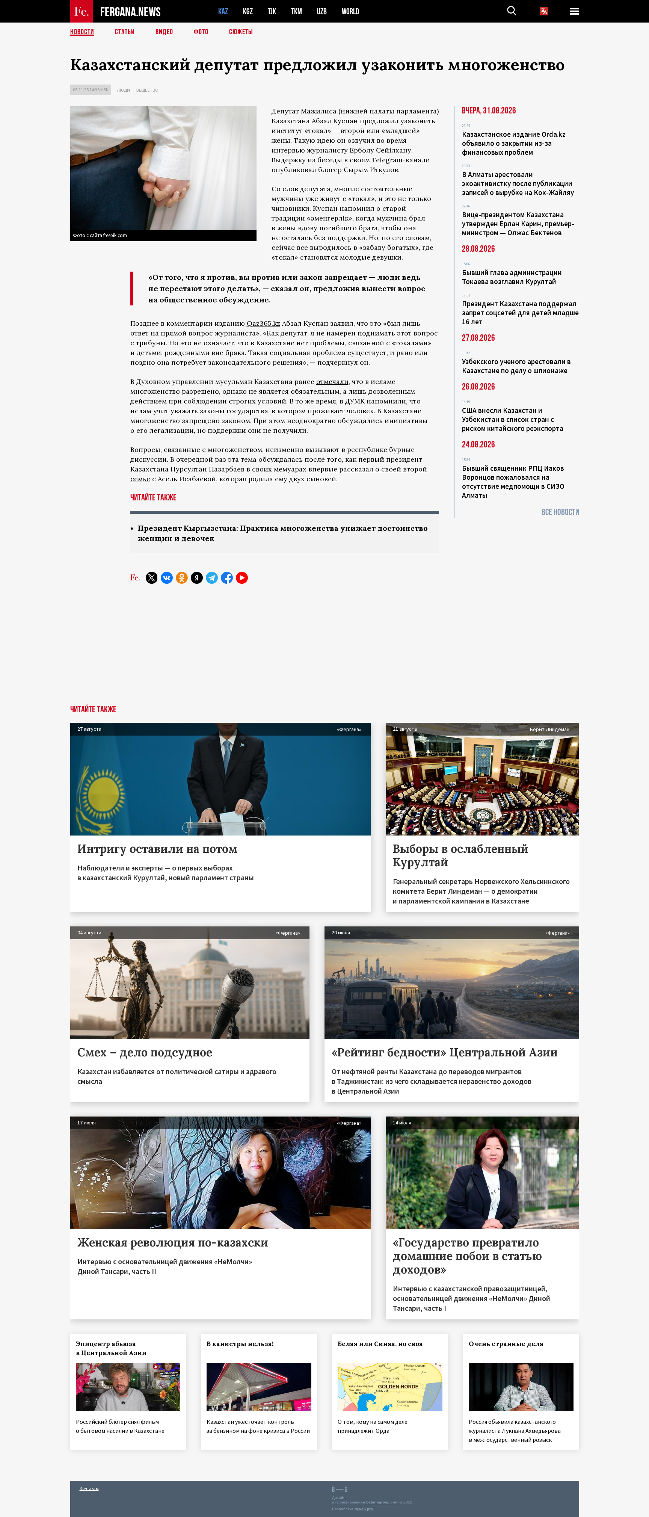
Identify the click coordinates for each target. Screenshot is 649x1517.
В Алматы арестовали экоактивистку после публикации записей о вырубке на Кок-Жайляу (518, 183)
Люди (123, 90)
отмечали (332, 381)
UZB (322, 11)
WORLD (350, 11)
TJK (272, 11)
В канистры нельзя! (240, 1344)
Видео (164, 32)
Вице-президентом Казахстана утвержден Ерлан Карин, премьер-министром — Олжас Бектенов (518, 223)
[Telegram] (212, 578)
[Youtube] (242, 578)
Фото (201, 32)
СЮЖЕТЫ (241, 32)
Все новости (560, 512)
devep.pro (364, 1509)
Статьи (125, 32)
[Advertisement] (324, 648)
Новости (82, 32)
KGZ (248, 11)
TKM (296, 11)
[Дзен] (197, 578)
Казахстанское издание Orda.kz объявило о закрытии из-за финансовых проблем (514, 143)
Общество (147, 90)
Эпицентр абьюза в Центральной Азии (111, 1348)
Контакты (89, 1488)
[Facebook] (227, 578)
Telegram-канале (400, 160)
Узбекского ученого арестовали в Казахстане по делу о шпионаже (516, 366)
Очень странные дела (506, 1344)
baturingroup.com (382, 1502)
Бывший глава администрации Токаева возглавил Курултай (512, 277)
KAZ (223, 11)
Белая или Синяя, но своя (380, 1344)
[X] (152, 578)
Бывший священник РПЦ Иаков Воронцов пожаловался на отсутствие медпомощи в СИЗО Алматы (513, 482)
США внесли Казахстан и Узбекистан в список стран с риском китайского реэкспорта (512, 419)
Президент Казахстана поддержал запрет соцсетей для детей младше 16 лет (520, 312)
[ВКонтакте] (167, 578)
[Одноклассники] (182, 578)
